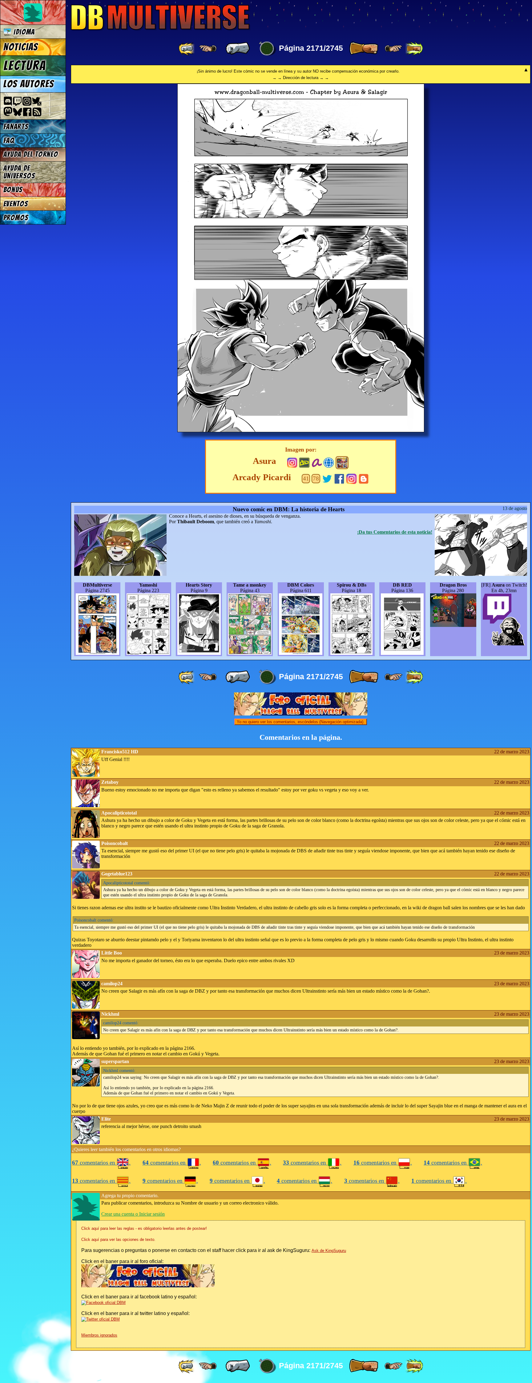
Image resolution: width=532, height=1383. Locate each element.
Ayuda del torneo (30, 154)
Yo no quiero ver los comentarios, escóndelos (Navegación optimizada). (301, 721)
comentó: (126, 882)
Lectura (24, 65)
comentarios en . (101, 1162)
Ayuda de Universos (19, 172)
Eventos (15, 204)
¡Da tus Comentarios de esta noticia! (394, 532)
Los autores (28, 84)
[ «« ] (187, 48)
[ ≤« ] (208, 48)
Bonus (13, 189)
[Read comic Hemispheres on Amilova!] (316, 462)
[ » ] (363, 48)
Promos (16, 217)
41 (306, 478)
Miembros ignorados (99, 1335)
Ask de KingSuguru (329, 1250)
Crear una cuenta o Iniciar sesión (133, 1214)
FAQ (8, 140)
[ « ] (237, 48)
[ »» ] (414, 48)
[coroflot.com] (328, 462)
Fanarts (16, 126)
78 (316, 478)
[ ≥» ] (393, 48)
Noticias (20, 47)
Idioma (23, 32)
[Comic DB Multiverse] (342, 462)
